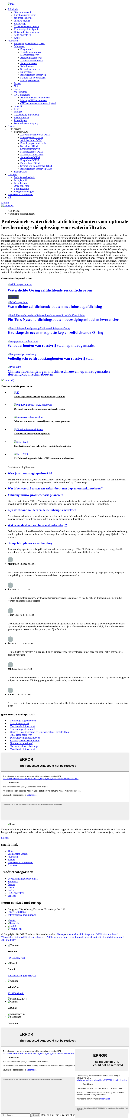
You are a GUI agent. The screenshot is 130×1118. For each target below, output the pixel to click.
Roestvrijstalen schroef (31, 137)
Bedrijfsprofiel (21, 180)
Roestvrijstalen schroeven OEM (36, 168)
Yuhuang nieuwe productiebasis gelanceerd (36, 495)
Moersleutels (20, 92)
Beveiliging (20, 23)
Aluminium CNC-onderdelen (35, 97)
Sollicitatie (13, 9)
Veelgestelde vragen (24, 191)
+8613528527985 (17, 957)
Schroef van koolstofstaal (33, 77)
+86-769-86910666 (17, 912)
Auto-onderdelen (22, 35)
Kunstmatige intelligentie (26, 29)
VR (9, 197)
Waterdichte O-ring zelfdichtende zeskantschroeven (50, 290)
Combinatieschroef (19, 723)
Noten (17, 86)
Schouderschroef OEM (31, 154)
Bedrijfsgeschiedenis (24, 177)
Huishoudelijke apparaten (26, 32)
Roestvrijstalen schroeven (33, 74)
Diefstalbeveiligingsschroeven (25, 737)
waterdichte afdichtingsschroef (108, 937)
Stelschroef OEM (29, 146)
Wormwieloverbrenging (26, 123)
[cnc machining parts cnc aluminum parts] (21, 454)
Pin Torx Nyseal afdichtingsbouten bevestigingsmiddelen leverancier (63, 319)
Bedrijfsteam (20, 183)
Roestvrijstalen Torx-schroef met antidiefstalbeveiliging (43, 446)
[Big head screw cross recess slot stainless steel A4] (16, 392)
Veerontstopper (21, 117)
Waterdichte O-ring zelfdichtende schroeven (23, 937)
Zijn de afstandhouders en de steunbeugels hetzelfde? (42, 510)
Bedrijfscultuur (21, 188)
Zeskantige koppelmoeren (23, 720)
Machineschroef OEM (31, 151)
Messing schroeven (29, 80)
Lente (17, 109)
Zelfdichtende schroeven (58, 937)
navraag (5, 837)
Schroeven (19, 46)
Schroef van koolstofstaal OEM (36, 166)
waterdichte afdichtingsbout (80, 934)
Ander (17, 37)
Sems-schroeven (28, 63)
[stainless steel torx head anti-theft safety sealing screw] (21, 441)
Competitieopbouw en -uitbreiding (30, 543)
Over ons (12, 174)
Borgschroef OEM (29, 160)
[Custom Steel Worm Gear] (34, 404)
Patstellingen (20, 120)
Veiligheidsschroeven (31, 52)
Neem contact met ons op (20, 194)
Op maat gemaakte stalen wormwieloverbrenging (39, 409)
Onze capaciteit (21, 186)
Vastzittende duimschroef (22, 726)
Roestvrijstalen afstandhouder (24, 740)
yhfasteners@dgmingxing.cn (22, 915)
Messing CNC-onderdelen (33, 100)
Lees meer (13, 297)
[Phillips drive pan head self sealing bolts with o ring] (39, 328)
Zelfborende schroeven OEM (35, 134)
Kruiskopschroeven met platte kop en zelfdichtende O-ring (55, 332)
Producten (13, 40)
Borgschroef (26, 49)
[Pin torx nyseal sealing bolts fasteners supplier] (46, 315)
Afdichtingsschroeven (31, 57)
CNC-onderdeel (22, 94)
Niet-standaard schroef (21, 743)
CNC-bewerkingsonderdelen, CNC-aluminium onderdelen (44, 458)
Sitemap (61, 934)
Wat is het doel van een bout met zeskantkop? (37, 525)
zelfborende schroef (82, 937)
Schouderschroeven (30, 69)
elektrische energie (23, 17)
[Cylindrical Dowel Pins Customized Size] (28, 429)
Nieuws (11, 126)
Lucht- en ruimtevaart (25, 15)
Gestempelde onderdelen (26, 114)
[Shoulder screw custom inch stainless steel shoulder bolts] (23, 341)
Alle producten (8, 940)
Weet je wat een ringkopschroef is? (30, 473)
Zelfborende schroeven (31, 60)
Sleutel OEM (20, 171)
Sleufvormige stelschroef (22, 729)
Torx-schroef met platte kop (24, 746)
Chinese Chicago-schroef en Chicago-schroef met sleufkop (39, 732)
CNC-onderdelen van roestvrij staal (38, 103)
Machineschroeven (29, 54)
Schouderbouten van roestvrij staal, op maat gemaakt (51, 345)
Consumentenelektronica (26, 26)
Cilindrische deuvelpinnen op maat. (32, 433)
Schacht (18, 106)
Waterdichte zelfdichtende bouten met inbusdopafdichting (55, 306)
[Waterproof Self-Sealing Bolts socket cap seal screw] (18, 302)
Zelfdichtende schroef (106, 934)
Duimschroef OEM (30, 163)
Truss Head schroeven (21, 734)
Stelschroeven (27, 66)
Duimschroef (26, 72)
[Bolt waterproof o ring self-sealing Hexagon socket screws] (20, 284)
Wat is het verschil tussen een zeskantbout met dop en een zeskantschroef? (55, 488)
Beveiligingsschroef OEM (33, 143)
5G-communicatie (23, 12)
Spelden (18, 111)
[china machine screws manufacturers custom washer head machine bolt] (14, 367)
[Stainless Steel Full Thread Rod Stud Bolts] (22, 354)
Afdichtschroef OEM (31, 140)
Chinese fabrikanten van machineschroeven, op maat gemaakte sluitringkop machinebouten (59, 372)
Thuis (10, 851)
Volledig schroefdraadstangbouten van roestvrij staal (51, 358)
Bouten (17, 83)
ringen (17, 89)
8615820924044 (16, 993)
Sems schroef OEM (30, 157)
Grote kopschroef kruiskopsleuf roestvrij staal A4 (39, 396)
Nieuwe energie (22, 20)
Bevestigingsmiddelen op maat (29, 43)
